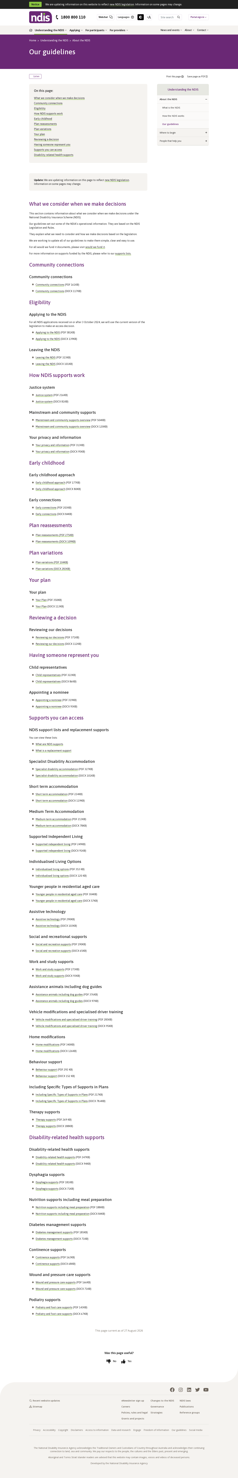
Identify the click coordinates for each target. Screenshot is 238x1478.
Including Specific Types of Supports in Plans (62, 1094)
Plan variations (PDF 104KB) (52, 562)
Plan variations (42, 129)
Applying (75, 30)
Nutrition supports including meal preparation (62, 1207)
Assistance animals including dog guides (59, 994)
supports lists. (123, 253)
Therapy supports (46, 1119)
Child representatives (48, 675)
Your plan (39, 134)
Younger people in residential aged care (59, 894)
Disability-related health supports (53, 154)
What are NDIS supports (49, 744)
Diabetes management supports (54, 1232)
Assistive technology (48, 919)
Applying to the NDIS (48, 332)
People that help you (170, 140)
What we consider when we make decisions (59, 98)
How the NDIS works (173, 115)
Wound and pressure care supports (56, 1282)
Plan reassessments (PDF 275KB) (55, 535)
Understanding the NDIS (50, 30)
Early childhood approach (50, 482)
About (188, 30)
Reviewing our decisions (50, 637)
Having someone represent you (52, 144)
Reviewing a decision (46, 139)
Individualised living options (52, 869)
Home (32, 40)
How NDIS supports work (48, 113)
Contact (202, 30)
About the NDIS (81, 40)
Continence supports (48, 1257)
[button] (206, 99)
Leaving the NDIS (46, 357)
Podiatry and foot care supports (54, 1307)
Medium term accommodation (53, 819)
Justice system (44, 395)
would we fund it (95, 247)
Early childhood (43, 118)
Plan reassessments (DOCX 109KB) (56, 541)
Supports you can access (48, 149)
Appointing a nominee (49, 700)
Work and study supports (50, 969)
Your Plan (41, 599)
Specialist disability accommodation (57, 769)
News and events (170, 30)
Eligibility (39, 108)
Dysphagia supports (47, 1182)
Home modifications (47, 1044)
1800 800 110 (73, 17)
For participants (95, 30)
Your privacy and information (52, 445)
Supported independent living (53, 844)
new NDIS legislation (122, 4)
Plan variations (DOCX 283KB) (53, 568)
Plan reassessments (45, 123)
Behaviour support (46, 1069)
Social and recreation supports (53, 944)
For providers (118, 30)
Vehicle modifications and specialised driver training (66, 1019)
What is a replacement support (53, 750)
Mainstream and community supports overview (63, 420)
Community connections (48, 103)
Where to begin (168, 132)
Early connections (46, 507)
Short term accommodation (52, 794)
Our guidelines (170, 124)
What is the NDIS (171, 107)
